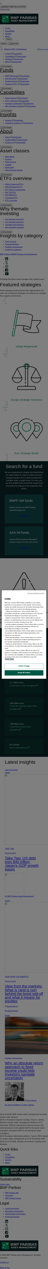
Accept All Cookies (24, 673)
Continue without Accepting (35, 593)
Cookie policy (9, 659)
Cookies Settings (24, 666)
